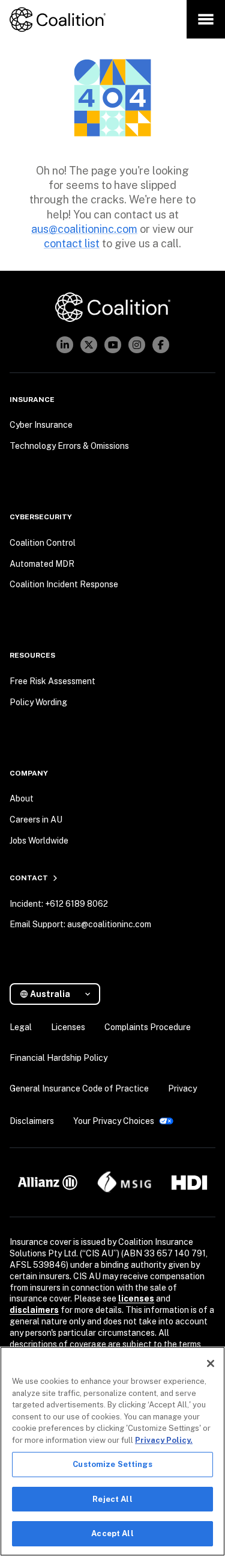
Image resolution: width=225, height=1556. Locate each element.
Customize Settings (112, 1464)
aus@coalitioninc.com (84, 229)
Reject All (112, 1499)
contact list (72, 243)
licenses (136, 1298)
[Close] (210, 1363)
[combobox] (59, 994)
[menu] (206, 19)
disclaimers (34, 1310)
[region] (112, 1451)
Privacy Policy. (164, 1440)
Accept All (112, 1533)
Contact (29, 878)
